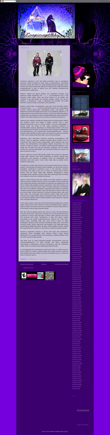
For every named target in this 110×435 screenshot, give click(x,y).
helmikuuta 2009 (76, 308)
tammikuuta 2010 (77, 285)
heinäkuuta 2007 (76, 347)
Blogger (66, 431)
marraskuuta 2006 (77, 363)
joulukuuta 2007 (76, 337)
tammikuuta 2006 (77, 384)
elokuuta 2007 (76, 345)
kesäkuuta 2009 (76, 299)
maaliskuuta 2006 (77, 380)
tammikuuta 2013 (77, 238)
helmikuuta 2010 (76, 283)
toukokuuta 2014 (76, 225)
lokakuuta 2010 (76, 269)
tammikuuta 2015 (77, 223)
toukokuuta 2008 (76, 326)
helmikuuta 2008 (76, 332)
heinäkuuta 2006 (76, 372)
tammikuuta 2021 (77, 207)
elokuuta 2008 (76, 320)
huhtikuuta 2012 (76, 246)
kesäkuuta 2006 (76, 374)
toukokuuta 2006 (76, 376)
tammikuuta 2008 (77, 335)
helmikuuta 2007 (76, 357)
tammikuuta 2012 (77, 252)
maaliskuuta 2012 (77, 248)
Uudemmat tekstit (26, 264)
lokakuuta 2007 (76, 341)
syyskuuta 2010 (76, 271)
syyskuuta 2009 (76, 293)
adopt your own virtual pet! (82, 424)
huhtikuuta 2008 (76, 328)
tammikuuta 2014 (77, 231)
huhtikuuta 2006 (76, 378)
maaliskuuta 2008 (77, 330)
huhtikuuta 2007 (76, 353)
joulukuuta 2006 (76, 361)
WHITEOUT (24, 48)
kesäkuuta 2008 (76, 324)
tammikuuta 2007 (77, 359)
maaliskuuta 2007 (77, 355)
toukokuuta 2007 (76, 351)
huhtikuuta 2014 (76, 227)
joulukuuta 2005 (76, 386)
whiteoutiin (45, 95)
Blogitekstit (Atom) (28, 267)
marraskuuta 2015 (77, 217)
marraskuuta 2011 (77, 256)
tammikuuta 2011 (77, 266)
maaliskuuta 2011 (77, 262)
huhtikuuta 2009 (76, 304)
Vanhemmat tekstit (61, 264)
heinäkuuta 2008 (76, 322)
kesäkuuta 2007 (76, 349)
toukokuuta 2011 (76, 260)
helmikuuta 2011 (76, 264)
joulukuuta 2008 (76, 312)
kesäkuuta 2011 (76, 258)
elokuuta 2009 (76, 295)
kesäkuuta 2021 (76, 205)
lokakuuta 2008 (76, 316)
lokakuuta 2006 (76, 365)
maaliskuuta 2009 (77, 306)
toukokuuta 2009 (76, 302)
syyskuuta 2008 (76, 318)
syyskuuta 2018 (76, 209)
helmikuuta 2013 (76, 236)
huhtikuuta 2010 (76, 279)
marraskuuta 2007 (77, 339)
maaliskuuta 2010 (77, 281)
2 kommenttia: (43, 259)
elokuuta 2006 (76, 370)
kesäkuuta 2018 (76, 211)
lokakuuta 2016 (76, 215)
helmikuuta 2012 (76, 250)
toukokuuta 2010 (76, 277)
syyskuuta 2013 (76, 233)
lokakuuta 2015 (76, 219)
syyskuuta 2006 (76, 368)
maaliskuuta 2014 (77, 229)
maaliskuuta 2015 (77, 221)
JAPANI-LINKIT (76, 169)
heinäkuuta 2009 (76, 297)
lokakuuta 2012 (76, 240)
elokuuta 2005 (76, 388)
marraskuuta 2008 (77, 314)
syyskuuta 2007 (76, 343)
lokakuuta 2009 (76, 291)
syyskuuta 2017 (76, 213)
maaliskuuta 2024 (77, 202)
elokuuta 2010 (76, 273)
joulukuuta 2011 (76, 254)
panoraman (34, 108)
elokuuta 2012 (76, 242)
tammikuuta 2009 (77, 310)
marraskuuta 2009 (77, 289)
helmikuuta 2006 (76, 382)
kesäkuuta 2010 (76, 275)
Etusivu (44, 264)
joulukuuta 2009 (76, 287)
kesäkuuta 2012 (76, 244)
